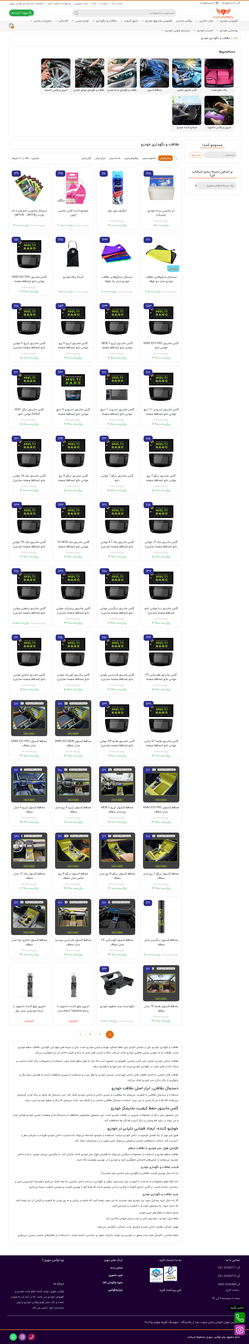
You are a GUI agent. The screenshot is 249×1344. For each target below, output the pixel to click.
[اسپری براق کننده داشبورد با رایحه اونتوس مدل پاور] (29, 983)
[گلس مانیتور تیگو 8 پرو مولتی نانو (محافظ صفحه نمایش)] (73, 453)
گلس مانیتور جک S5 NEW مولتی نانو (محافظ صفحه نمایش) (73, 546)
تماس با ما (117, 3)
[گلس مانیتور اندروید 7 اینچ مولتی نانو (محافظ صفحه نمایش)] (117, 386)
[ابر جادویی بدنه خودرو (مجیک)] (161, 188)
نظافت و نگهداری (106, 21)
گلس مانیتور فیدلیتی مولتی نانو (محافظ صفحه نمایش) (117, 677)
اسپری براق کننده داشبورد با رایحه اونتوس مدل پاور (29, 1008)
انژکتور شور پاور (117, 211)
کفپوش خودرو (229, 21)
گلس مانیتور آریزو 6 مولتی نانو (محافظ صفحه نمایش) (29, 345)
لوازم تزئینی (82, 21)
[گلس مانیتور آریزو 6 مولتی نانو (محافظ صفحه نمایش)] (29, 320)
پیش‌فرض (165, 158)
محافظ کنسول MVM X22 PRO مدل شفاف (29, 743)
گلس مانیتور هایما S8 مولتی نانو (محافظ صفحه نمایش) (117, 743)
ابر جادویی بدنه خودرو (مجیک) (161, 213)
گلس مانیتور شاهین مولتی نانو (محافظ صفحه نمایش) (29, 610)
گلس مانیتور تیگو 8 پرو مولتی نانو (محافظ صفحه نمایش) (73, 480)
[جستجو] (76, 13)
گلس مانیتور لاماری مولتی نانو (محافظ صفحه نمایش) (29, 677)
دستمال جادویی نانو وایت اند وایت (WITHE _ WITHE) (29, 213)
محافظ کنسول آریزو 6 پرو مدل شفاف (73, 809)
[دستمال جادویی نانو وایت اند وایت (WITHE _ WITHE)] (29, 188)
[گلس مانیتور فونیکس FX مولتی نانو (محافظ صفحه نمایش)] (161, 652)
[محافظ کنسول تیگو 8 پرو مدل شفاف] (117, 851)
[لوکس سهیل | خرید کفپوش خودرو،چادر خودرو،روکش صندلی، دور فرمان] (224, 12)
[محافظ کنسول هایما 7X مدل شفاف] (161, 983)
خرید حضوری (81, 3)
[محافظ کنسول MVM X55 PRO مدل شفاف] (161, 784)
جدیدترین (114, 158)
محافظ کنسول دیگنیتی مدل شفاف (161, 942)
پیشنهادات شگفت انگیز (59, 3)
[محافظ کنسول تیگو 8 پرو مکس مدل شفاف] (73, 851)
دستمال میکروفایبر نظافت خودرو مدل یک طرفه (117, 279)
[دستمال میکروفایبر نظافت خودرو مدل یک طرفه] (117, 254)
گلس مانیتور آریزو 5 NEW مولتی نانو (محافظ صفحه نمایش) (117, 347)
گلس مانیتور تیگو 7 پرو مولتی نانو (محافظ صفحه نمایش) (161, 480)
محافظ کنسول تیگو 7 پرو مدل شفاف (161, 876)
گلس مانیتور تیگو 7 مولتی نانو (117, 478)
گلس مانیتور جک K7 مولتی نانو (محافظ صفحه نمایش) (117, 544)
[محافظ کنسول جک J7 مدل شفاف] (29, 851)
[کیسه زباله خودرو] (73, 254)
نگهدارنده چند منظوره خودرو (117, 1006)
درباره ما (104, 3)
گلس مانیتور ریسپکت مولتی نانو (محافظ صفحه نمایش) (73, 610)
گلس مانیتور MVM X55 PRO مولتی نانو (161, 345)
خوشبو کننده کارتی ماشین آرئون (73, 213)
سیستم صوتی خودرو (177, 30)
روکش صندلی (184, 21)
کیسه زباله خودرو (73, 277)
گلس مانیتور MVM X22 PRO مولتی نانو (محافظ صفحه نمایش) (29, 281)
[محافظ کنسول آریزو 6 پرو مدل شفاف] (73, 784)
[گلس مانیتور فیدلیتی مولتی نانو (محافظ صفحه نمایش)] (117, 652)
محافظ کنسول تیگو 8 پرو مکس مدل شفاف (73, 876)
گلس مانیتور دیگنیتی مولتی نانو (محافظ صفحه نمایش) (117, 610)
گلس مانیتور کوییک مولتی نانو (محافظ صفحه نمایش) (73, 677)
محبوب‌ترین (149, 158)
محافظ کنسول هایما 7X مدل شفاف (161, 1008)
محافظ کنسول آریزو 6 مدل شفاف (29, 809)
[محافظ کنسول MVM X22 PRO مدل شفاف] (29, 718)
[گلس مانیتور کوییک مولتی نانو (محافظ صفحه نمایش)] (73, 652)
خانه (235, 38)
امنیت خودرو (204, 30)
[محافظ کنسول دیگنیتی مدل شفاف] (161, 917)
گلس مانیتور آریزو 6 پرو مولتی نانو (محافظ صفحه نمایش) (73, 347)
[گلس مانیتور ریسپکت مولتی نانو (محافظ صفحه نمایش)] (73, 585)
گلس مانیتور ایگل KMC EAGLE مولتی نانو (29, 411)
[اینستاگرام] (239, 1330)
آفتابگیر (63, 21)
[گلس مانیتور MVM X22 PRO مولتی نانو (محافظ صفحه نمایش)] (29, 254)
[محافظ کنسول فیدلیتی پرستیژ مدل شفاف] (73, 917)
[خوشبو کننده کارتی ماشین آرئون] (73, 188)
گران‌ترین (86, 158)
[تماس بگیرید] (239, 1317)
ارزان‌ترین (100, 158)
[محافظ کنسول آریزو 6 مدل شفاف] (29, 784)
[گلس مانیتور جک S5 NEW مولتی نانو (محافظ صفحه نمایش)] (73, 519)
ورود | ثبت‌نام (19, 13)
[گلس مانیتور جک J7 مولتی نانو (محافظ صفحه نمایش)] (161, 519)
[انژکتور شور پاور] (117, 188)
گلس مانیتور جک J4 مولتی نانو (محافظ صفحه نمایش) (29, 478)
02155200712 (208, 4)
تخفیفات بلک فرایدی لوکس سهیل (26, 3)
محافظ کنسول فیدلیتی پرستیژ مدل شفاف (73, 942)
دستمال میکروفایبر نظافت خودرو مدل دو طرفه (161, 279)
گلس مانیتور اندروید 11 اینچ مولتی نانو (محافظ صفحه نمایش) (161, 413)
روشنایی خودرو (228, 30)
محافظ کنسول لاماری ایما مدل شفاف (29, 942)
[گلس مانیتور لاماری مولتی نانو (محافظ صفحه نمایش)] (29, 652)
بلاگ (94, 3)
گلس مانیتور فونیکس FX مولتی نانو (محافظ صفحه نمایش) (161, 679)
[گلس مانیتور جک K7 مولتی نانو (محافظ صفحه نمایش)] (117, 519)
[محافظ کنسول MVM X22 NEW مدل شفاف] (73, 718)
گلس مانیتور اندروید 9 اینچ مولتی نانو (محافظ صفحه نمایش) (73, 413)
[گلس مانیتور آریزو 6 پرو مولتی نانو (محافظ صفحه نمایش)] (73, 320)
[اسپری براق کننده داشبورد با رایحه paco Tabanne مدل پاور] (73, 983)
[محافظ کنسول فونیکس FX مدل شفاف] (117, 917)
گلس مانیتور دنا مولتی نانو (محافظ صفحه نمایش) (161, 610)
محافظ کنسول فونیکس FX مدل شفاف (117, 942)
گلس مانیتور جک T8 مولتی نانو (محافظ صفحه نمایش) (29, 544)
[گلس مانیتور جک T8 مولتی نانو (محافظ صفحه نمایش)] (29, 519)
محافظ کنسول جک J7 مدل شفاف (29, 876)
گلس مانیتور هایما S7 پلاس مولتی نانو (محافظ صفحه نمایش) (161, 745)
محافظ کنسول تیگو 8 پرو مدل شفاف (117, 876)
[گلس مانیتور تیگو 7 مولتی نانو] (117, 453)
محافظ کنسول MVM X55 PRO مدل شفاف (161, 809)
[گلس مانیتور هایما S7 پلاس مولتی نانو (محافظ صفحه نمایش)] (161, 718)
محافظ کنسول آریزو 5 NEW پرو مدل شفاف (117, 809)
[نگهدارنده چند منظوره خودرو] (117, 983)
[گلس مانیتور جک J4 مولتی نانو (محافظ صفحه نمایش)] (29, 453)
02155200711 (229, 4)
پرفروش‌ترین (131, 158)
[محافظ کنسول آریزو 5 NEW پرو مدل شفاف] (117, 784)
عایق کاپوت (130, 21)
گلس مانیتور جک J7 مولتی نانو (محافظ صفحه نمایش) (161, 544)
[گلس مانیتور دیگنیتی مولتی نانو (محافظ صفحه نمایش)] (117, 585)
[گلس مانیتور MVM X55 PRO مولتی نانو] (161, 320)
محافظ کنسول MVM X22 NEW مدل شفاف (73, 743)
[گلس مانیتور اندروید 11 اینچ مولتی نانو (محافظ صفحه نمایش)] (161, 386)
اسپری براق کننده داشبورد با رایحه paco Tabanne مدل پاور (73, 1010)
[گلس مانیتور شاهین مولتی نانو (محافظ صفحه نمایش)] (29, 585)
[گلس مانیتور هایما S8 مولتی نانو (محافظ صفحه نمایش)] (117, 718)
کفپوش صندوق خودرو (158, 21)
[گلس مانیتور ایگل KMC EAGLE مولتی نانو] (29, 386)
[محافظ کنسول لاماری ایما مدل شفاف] (29, 917)
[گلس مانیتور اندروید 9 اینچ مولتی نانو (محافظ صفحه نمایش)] (73, 386)
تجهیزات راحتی (42, 21)
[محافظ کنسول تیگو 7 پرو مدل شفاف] (161, 851)
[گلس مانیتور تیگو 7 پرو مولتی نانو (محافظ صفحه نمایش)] (161, 453)
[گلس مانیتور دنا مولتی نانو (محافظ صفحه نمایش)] (161, 585)
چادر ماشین (206, 21)
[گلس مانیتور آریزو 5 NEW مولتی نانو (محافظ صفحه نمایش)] (117, 320)
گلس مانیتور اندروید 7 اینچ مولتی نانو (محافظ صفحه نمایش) (117, 413)
